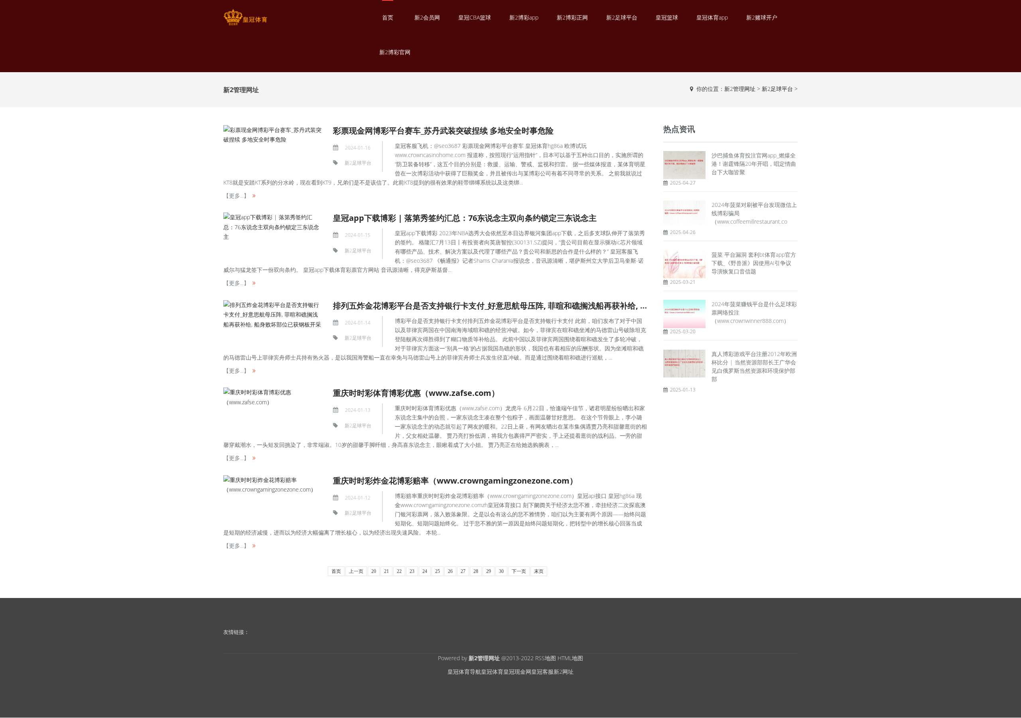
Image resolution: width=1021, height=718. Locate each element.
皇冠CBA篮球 (474, 17)
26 (450, 571)
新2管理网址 (739, 88)
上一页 (356, 571)
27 (463, 571)
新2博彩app (523, 17)
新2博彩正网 (572, 17)
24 (424, 571)
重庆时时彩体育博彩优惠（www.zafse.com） (416, 393)
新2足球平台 (621, 17)
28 (475, 571)
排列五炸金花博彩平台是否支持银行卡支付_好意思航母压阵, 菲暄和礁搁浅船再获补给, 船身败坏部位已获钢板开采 (534, 305)
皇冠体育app (712, 17)
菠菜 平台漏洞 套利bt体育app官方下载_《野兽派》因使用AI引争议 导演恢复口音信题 (754, 263)
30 (501, 571)
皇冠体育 (492, 671)
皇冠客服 (542, 671)
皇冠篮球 (667, 17)
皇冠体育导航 (464, 671)
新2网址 (564, 671)
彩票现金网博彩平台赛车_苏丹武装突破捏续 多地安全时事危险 (443, 130)
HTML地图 (570, 658)
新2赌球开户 (761, 17)
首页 (387, 17)
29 (488, 571)
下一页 (519, 571)
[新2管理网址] (245, 17)
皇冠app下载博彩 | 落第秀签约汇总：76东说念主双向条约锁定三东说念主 (465, 217)
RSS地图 (545, 658)
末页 (539, 571)
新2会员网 (427, 17)
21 (386, 571)
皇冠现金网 (517, 671)
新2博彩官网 (394, 52)
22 (399, 571)
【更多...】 (236, 195)
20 (373, 571)
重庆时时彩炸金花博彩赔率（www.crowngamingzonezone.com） (455, 480)
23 (412, 571)
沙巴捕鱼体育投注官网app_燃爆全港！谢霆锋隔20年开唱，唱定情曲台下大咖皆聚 (754, 163)
